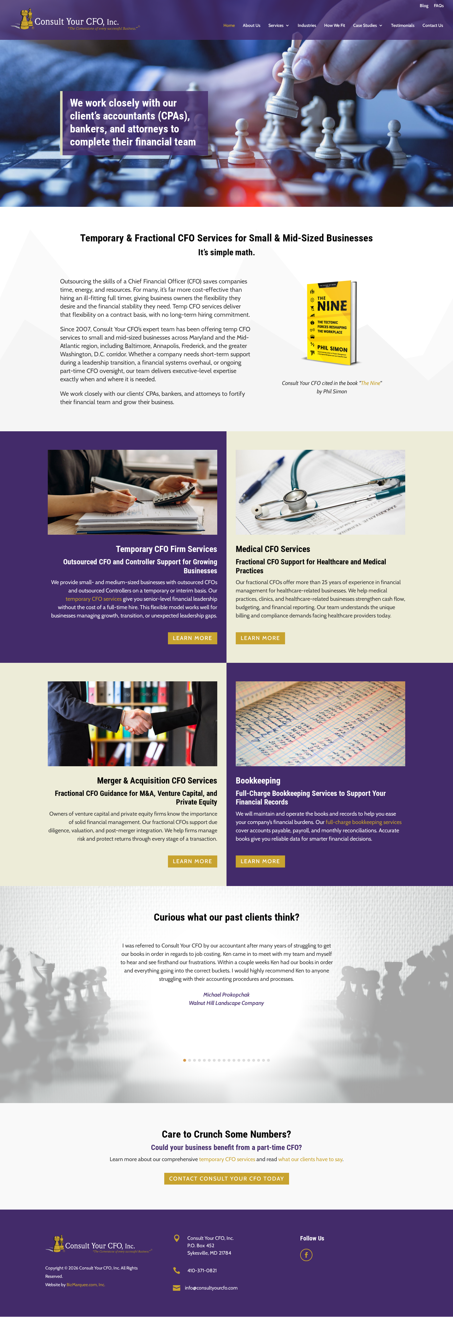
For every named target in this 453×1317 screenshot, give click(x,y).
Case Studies (365, 25)
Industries (307, 25)
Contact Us (432, 25)
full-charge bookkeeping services (364, 822)
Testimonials (402, 25)
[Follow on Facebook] (306, 1255)
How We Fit (334, 25)
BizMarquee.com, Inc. (86, 1284)
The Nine (370, 383)
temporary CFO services (94, 599)
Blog (424, 5)
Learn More (192, 638)
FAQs (439, 5)
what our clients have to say (310, 1159)
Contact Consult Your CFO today (226, 1178)
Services (276, 25)
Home (229, 25)
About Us (251, 25)
